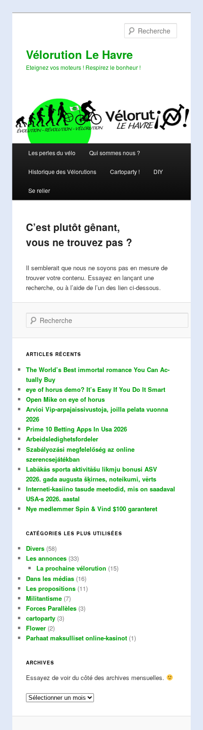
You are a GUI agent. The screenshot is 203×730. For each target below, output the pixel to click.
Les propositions (51, 588)
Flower (36, 627)
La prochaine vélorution (71, 568)
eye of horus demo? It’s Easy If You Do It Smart (95, 389)
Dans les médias (50, 578)
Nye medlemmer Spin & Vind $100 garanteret (91, 508)
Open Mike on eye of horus (65, 399)
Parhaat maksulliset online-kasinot (76, 637)
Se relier (39, 190)
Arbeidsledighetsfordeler (62, 438)
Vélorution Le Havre (79, 54)
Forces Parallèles (51, 608)
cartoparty (40, 618)
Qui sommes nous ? (114, 153)
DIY (158, 171)
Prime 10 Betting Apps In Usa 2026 (76, 428)
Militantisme (44, 598)
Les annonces (46, 558)
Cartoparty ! (125, 171)
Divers (35, 548)
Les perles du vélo (52, 153)
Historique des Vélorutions (62, 171)
